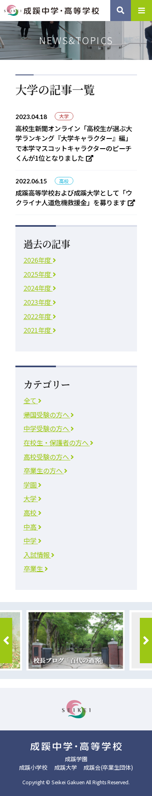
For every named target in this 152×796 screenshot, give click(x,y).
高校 (31, 512)
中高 (31, 527)
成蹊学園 (76, 759)
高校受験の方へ (47, 457)
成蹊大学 (65, 767)
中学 (31, 540)
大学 (31, 498)
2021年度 (38, 330)
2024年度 (38, 288)
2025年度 (38, 274)
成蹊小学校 (33, 767)
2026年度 (38, 260)
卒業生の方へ (44, 470)
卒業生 (34, 568)
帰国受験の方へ (47, 414)
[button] (6, 640)
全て (31, 400)
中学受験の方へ (47, 428)
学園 (31, 485)
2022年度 (38, 316)
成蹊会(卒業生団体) (108, 767)
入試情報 (37, 555)
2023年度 (38, 302)
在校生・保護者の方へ (57, 442)
